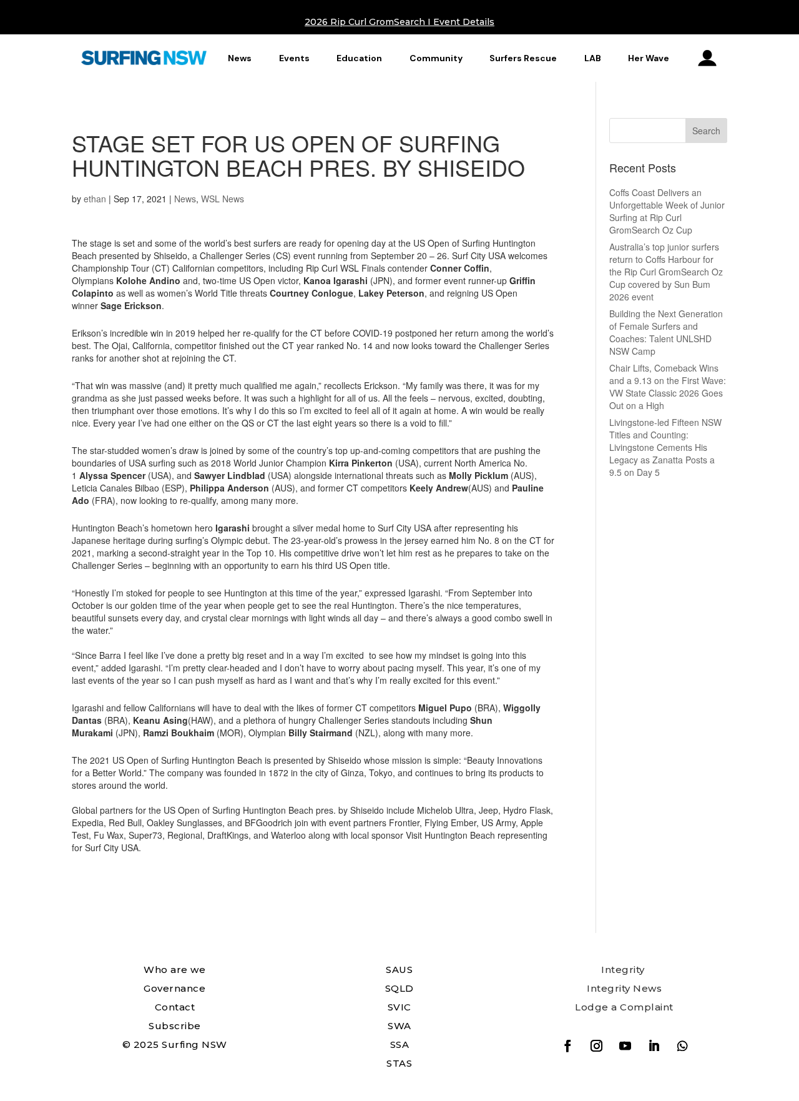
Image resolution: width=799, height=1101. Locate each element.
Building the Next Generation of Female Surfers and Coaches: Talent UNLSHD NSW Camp (666, 332)
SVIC (399, 1007)
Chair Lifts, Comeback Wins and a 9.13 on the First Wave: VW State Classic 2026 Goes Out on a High (667, 387)
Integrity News (624, 988)
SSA (399, 1044)
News (240, 58)
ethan (95, 198)
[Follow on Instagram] (597, 1046)
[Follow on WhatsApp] (683, 1046)
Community (436, 58)
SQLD (399, 988)
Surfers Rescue (523, 58)
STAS (399, 1063)
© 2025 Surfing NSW (174, 1044)
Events (294, 58)
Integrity (623, 969)
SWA (399, 1026)
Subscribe (175, 1026)
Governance (174, 988)
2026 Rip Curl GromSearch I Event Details (399, 21)
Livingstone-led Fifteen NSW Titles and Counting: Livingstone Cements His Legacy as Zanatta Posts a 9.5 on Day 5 (665, 447)
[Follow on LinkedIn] (654, 1046)
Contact (175, 1007)
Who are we (174, 969)
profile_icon (707, 58)
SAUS (399, 969)
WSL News (222, 198)
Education (359, 58)
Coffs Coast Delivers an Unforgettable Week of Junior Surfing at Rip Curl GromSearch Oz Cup (667, 211)
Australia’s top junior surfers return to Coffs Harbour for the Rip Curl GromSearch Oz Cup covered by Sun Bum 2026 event (666, 271)
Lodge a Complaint (624, 1007)
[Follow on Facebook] (568, 1046)
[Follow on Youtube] (625, 1046)
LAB (592, 58)
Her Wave (648, 58)
